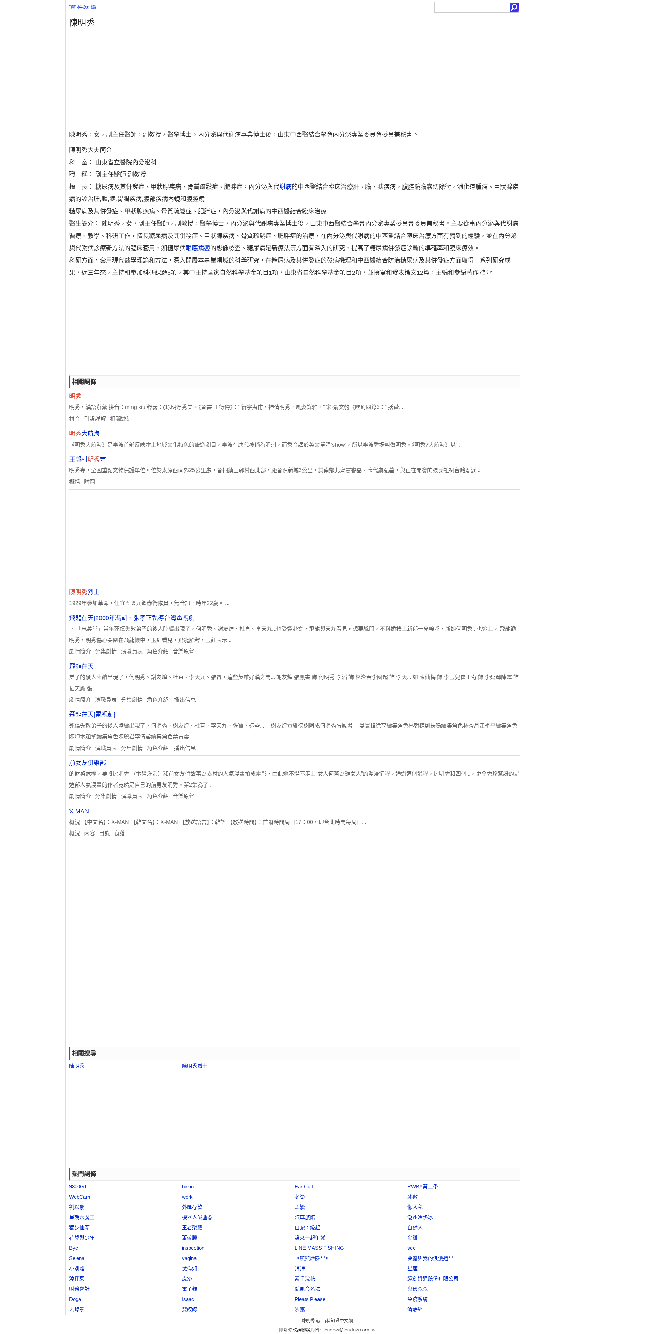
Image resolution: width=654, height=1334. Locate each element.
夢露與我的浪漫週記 (430, 1258)
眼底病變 (198, 248)
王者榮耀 (192, 1227)
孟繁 (300, 1207)
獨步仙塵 (79, 1227)
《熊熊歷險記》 (312, 1258)
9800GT (78, 1186)
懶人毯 (415, 1207)
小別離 (76, 1268)
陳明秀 (76, 1066)
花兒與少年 (82, 1238)
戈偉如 (189, 1268)
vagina (189, 1258)
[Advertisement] (270, 77)
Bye (73, 1248)
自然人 (415, 1227)
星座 (412, 1268)
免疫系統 (417, 1299)
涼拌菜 (76, 1278)
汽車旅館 (305, 1217)
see (411, 1248)
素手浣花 (305, 1278)
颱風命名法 (307, 1289)
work (187, 1197)
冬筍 (300, 1197)
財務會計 (79, 1289)
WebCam (79, 1197)
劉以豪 (76, 1207)
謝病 (285, 186)
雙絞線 (189, 1309)
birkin (188, 1186)
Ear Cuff (304, 1186)
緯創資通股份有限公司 (432, 1278)
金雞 (412, 1238)
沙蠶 (300, 1309)
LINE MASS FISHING (319, 1248)
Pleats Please (310, 1299)
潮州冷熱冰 (420, 1217)
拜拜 (300, 1268)
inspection (193, 1248)
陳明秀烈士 (194, 1066)
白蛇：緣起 (307, 1227)
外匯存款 (192, 1207)
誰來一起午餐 (310, 1238)
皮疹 (187, 1278)
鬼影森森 (417, 1289)
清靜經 (415, 1309)
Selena (76, 1258)
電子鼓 (189, 1289)
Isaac (188, 1299)
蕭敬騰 (189, 1238)
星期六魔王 (82, 1217)
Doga (75, 1299)
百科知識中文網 (337, 1320)
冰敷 (412, 1197)
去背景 (76, 1309)
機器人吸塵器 (197, 1217)
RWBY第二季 (422, 1186)
